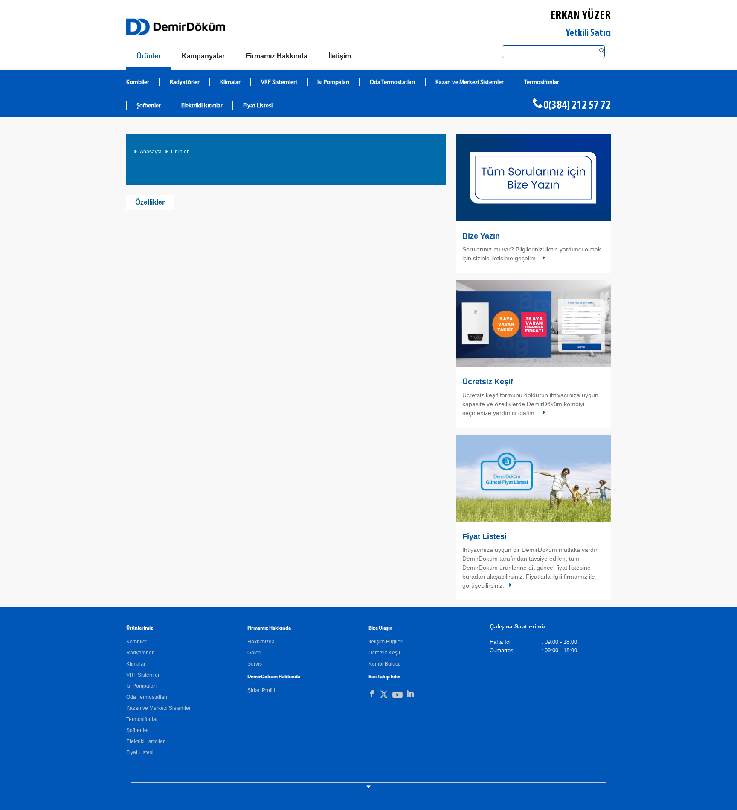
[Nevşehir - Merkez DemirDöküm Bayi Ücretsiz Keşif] (533, 323)
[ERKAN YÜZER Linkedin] (410, 693)
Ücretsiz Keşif (487, 382)
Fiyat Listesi (258, 106)
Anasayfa (151, 152)
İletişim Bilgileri (385, 642)
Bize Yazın (481, 236)
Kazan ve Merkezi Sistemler (469, 82)
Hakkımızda (261, 642)
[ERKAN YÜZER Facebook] (371, 693)
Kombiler (137, 82)
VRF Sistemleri (279, 82)
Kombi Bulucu (384, 664)
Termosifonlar (541, 82)
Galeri (254, 653)
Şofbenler (148, 106)
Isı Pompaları (333, 82)
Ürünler (180, 152)
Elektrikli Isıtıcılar (202, 106)
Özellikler (150, 202)
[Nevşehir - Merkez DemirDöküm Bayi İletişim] (533, 177)
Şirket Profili (261, 690)
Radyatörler (185, 82)
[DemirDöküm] (175, 27)
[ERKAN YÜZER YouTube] (397, 696)
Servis (254, 664)
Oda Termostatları (392, 82)
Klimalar (230, 82)
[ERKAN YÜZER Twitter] (384, 695)
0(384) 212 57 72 (577, 106)
